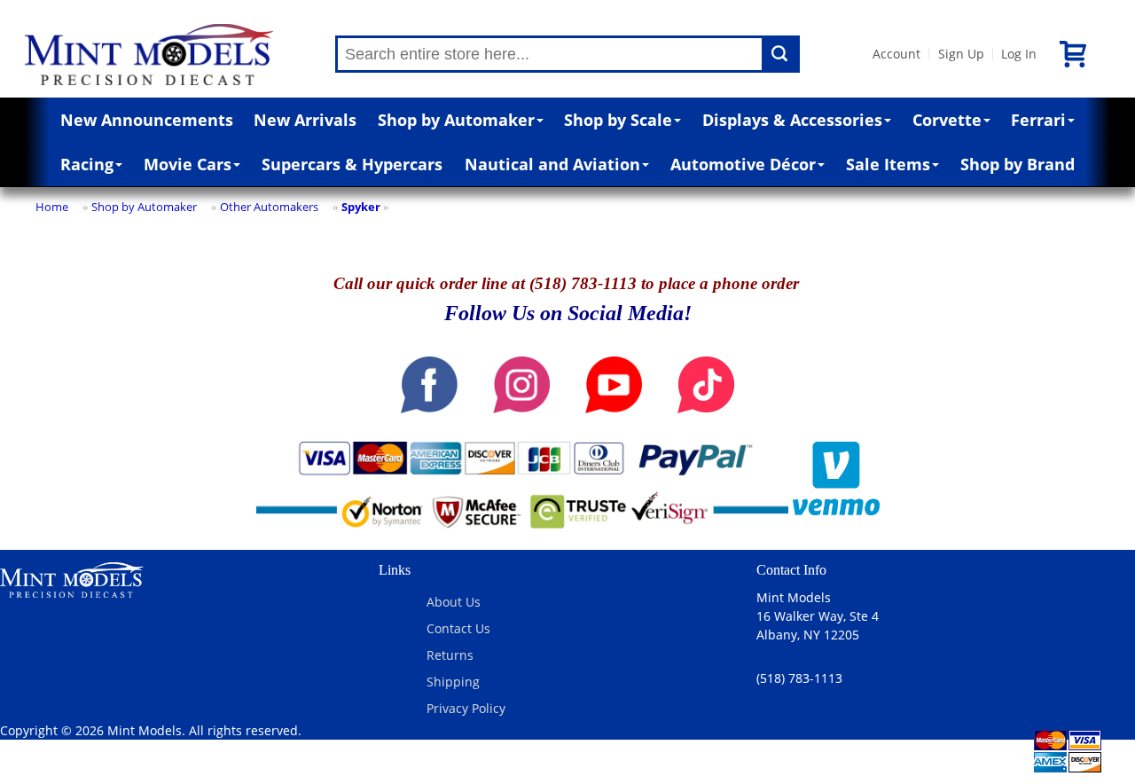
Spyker (360, 207)
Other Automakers (269, 207)
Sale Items (888, 164)
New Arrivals (305, 119)
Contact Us (458, 628)
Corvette (947, 119)
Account (896, 53)
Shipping (453, 681)
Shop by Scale (618, 119)
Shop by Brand (1017, 164)
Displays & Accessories (792, 119)
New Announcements (146, 119)
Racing (87, 164)
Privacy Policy (466, 708)
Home (51, 207)
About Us (454, 601)
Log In (1019, 53)
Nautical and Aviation (552, 164)
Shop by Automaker (456, 119)
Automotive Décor (743, 164)
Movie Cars (187, 164)
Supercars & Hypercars (352, 164)
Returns (450, 655)
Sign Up (961, 53)
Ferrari (1038, 119)
